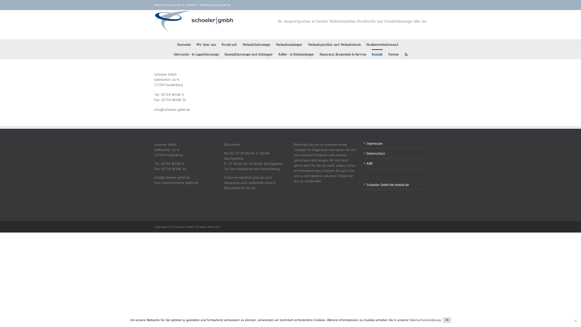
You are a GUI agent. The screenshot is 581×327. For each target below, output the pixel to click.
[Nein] (575, 320)
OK (447, 320)
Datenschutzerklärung (425, 320)
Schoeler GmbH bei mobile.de (388, 185)
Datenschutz (376, 153)
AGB (369, 163)
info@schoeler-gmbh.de (215, 5)
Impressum (374, 143)
